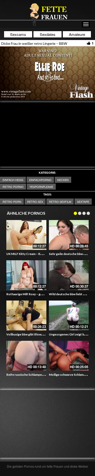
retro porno (13, 187)
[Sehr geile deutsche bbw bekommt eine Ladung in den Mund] (69, 235)
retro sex (35, 202)
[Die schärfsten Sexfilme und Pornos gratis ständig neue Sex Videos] (47, 14)
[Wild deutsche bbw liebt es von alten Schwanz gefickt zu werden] (69, 275)
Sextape (83, 202)
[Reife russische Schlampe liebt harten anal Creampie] (26, 356)
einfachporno (40, 180)
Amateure (77, 34)
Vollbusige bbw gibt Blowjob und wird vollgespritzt (41, 334)
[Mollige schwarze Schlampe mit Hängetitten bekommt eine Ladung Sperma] (69, 356)
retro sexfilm (60, 202)
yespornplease (41, 187)
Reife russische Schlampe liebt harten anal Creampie (42, 374)
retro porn (12, 202)
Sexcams (18, 34)
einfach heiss (13, 180)
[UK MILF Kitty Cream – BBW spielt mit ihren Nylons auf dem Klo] (26, 235)
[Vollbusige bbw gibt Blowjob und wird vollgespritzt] (26, 315)
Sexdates (47, 34)
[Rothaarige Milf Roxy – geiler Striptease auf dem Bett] (26, 275)
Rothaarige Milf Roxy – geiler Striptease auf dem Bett (43, 294)
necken (63, 180)
